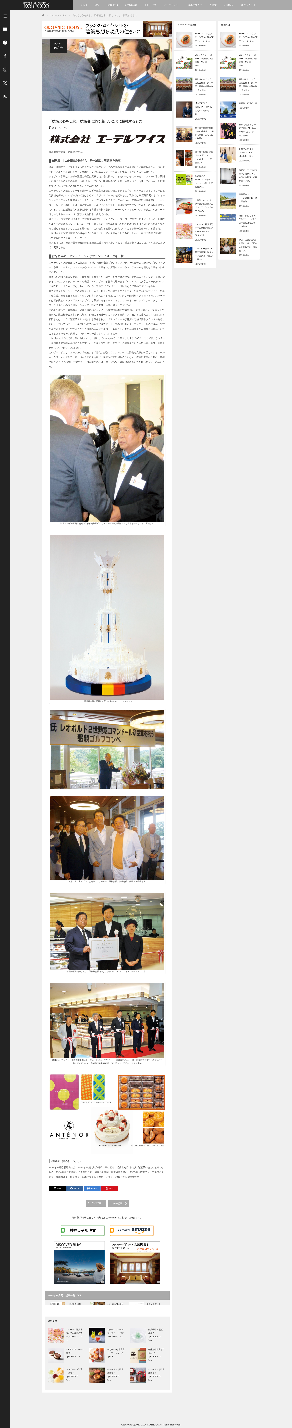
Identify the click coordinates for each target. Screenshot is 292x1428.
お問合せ (229, 5)
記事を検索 (131, 5)
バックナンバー (172, 5)
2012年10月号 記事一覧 (62, 1295)
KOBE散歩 (112, 5)
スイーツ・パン (60, 127)
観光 (97, 5)
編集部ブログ (195, 5)
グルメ (83, 5)
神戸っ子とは (248, 5)
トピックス (150, 5)
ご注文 (213, 5)
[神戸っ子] (36, 4)
